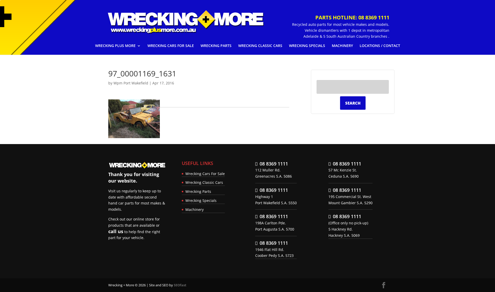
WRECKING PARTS (216, 46)
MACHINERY (342, 46)
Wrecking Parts (198, 191)
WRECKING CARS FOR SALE (170, 46)
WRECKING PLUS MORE (115, 46)
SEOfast (180, 285)
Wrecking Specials (201, 200)
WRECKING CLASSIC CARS (260, 46)
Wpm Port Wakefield (130, 83)
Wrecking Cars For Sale (205, 173)
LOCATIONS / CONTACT (380, 46)
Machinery (194, 209)
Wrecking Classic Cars (204, 182)
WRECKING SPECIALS (307, 46)
